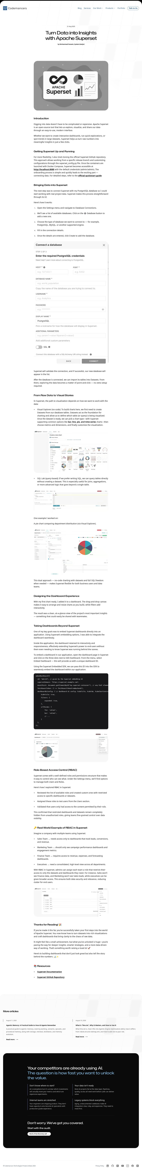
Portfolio (121, 8)
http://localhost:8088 (44, 169)
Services (87, 8)
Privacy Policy (100, 1166)
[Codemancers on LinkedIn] (107, 1165)
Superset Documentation (49, 971)
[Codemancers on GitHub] (112, 1165)
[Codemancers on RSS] (137, 1165)
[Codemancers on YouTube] (122, 1165)
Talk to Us (133, 8)
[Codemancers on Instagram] (127, 1165)
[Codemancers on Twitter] (117, 1165)
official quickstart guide (90, 175)
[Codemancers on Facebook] (132, 1165)
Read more (10, 1039)
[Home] (15, 8)
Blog (80, 8)
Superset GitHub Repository (50, 977)
